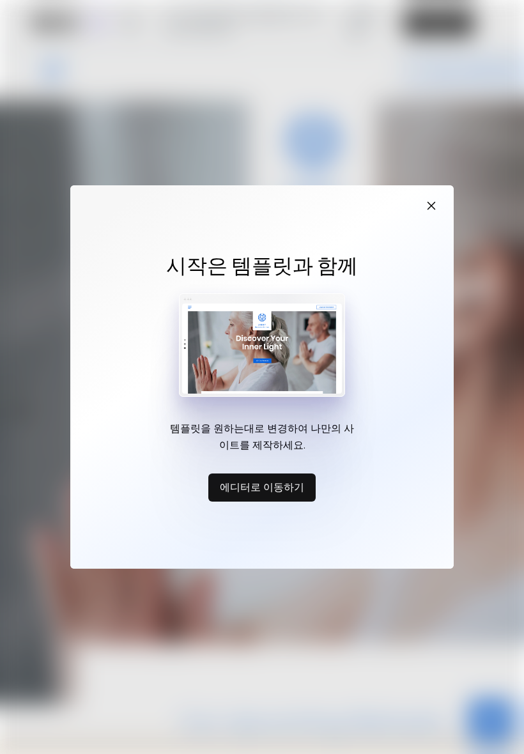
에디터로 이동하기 (262, 487)
